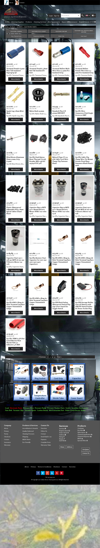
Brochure (81, 430)
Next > (59, 357)
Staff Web (62, 440)
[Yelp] (57, 473)
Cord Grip (25, 404)
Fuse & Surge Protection (44, 404)
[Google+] (47, 473)
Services (62, 428)
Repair (61, 439)
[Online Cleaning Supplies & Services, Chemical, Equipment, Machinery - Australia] (15, 11)
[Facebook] (38, 473)
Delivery (62, 435)
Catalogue (81, 428)
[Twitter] (43, 473)
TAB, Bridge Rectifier (34, 404)
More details (15, 79)
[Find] (82, 15)
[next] (95, 22)
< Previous (42, 357)
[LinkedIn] (52, 473)
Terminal (8, 404)
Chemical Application (84, 434)
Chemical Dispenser (84, 436)
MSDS (80, 438)
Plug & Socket (17, 404)
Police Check (63, 433)
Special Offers (82, 440)
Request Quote (64, 431)
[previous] (93, 22)
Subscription (82, 432)
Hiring (61, 437)
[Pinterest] (61, 473)
